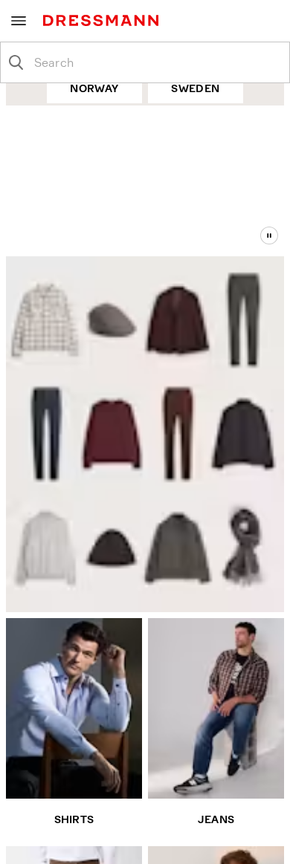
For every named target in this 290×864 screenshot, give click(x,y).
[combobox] (156, 62)
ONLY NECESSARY (145, 607)
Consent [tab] (56, 244)
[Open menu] (18, 20)
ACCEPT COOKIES (145, 513)
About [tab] (233, 244)
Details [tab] (144, 244)
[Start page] (103, 20)
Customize (137, 560)
